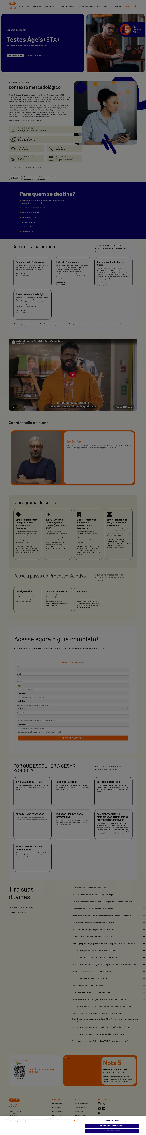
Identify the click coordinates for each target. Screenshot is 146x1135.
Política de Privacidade (69, 1121)
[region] (73, 1125)
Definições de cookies (112, 1120)
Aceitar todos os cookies (112, 1131)
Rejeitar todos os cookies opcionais (111, 1126)
